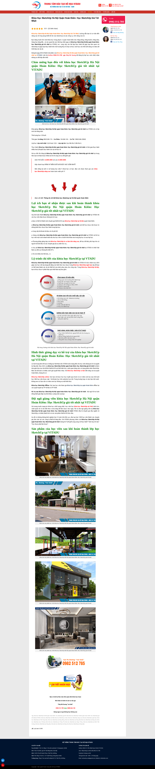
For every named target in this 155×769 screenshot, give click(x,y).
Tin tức (90, 12)
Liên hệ (113, 12)
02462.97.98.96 (99, 748)
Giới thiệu (42, 12)
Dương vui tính (87, 753)
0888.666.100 (71, 708)
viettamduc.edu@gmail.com (88, 758)
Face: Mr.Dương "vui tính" (118, 6)
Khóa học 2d (50, 12)
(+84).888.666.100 (117, 39)
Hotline (103, 4)
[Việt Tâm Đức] (36, 5)
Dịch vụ (76, 12)
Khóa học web (68, 12)
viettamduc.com (104, 758)
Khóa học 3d (58, 12)
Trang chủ (34, 12)
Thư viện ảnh (97, 12)
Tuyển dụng (106, 12)
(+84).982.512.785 (117, 30)
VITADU (39, 55)
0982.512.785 (105, 6)
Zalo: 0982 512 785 (116, 4)
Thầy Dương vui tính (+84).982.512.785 (90, 750)
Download (83, 12)
